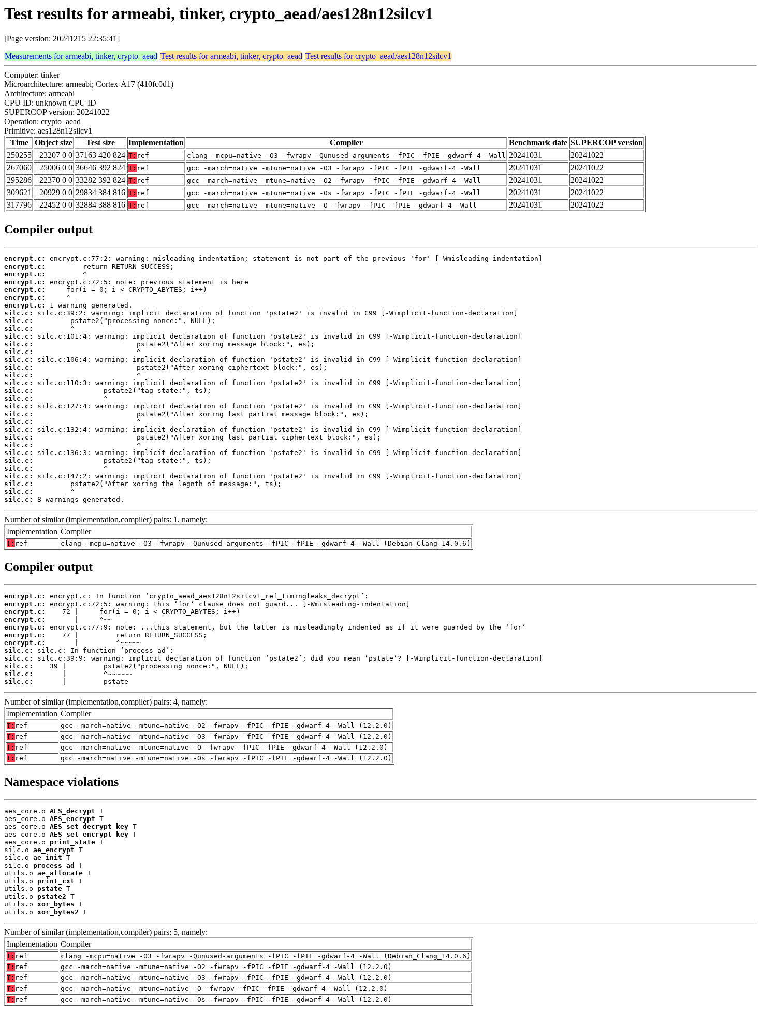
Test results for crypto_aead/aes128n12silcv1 (378, 56)
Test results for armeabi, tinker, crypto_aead (231, 56)
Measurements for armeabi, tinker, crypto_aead (81, 56)
